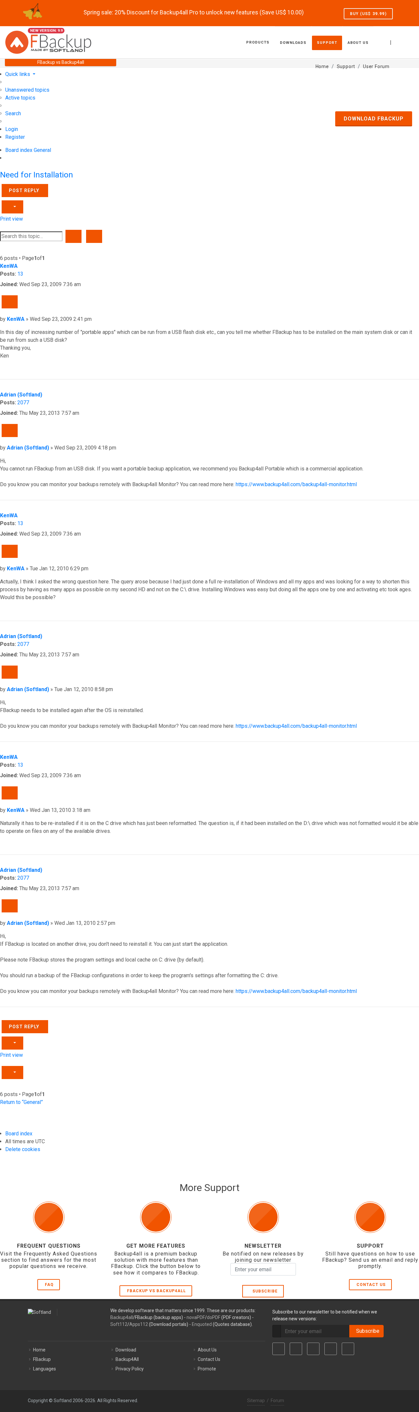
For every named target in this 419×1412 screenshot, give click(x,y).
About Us (207, 1349)
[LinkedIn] (313, 1349)
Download (126, 1349)
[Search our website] (407, 41)
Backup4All (127, 1359)
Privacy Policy (130, 1368)
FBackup (42, 1359)
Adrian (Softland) (21, 395)
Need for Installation (36, 174)
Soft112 (118, 1324)
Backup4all (121, 1317)
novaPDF (196, 1317)
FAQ (49, 1284)
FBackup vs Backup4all (156, 1291)
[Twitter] (296, 1349)
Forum (277, 1400)
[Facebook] (278, 1349)
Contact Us (371, 1284)
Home (39, 1349)
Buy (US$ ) (368, 13)
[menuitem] (27, 90)
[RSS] (348, 1349)
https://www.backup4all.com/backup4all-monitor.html (296, 484)
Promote (207, 1368)
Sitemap (256, 1400)
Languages (44, 1368)
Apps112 (138, 1324)
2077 (23, 402)
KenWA (9, 266)
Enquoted (202, 1324)
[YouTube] (330, 1349)
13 (20, 274)
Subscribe (264, 1291)
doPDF (213, 1317)
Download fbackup (374, 119)
